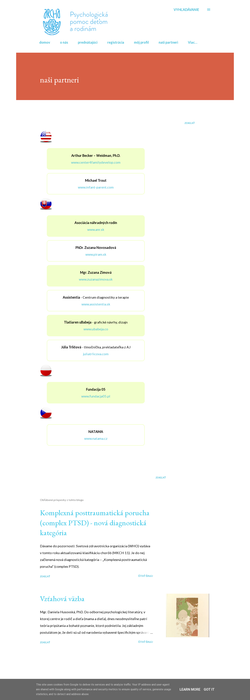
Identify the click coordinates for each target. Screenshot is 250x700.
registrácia (115, 42)
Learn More (190, 689)
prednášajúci (87, 42)
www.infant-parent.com (96, 187)
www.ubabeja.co (96, 329)
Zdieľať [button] (190, 123)
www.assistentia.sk (95, 304)
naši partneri (168, 42)
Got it (209, 689)
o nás (64, 42)
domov (44, 42)
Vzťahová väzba (62, 598)
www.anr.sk (95, 229)
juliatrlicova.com (96, 354)
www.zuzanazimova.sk (96, 279)
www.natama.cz (95, 438)
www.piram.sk (95, 254)
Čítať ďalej (145, 575)
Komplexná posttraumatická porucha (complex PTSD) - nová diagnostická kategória (94, 522)
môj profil (141, 42)
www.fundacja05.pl (95, 396)
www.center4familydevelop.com (95, 162)
